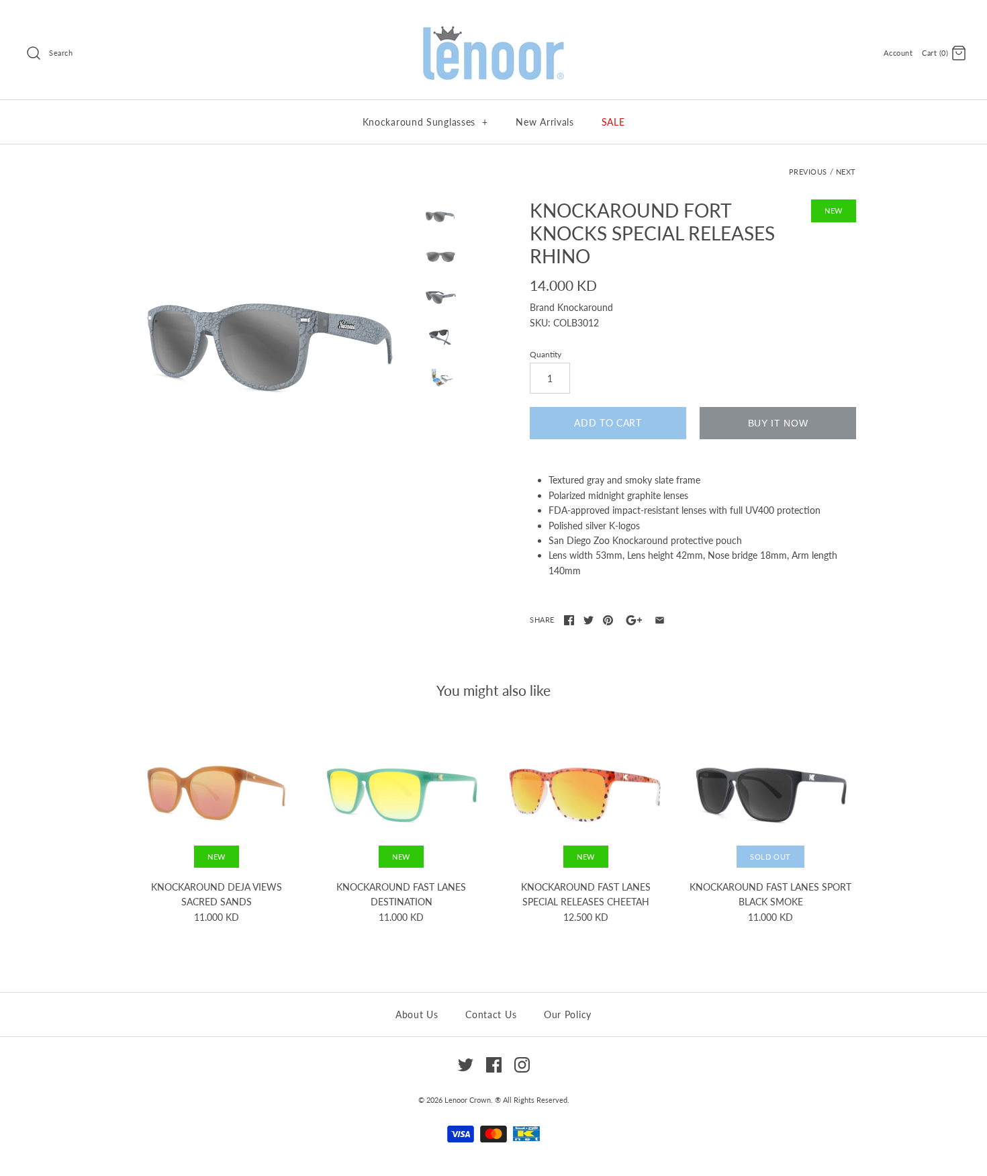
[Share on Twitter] (588, 620)
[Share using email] (660, 620)
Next (846, 171)
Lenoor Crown (467, 1099)
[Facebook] (494, 1065)
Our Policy (568, 1014)
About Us (416, 1014)
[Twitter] (465, 1065)
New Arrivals (544, 122)
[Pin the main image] (608, 620)
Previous (808, 171)
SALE (613, 122)
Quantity (545, 354)
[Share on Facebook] (569, 620)
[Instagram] (522, 1065)
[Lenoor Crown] (493, 27)
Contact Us (490, 1014)
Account (898, 52)
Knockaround (585, 307)
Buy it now (778, 423)
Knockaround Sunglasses (425, 122)
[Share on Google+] (634, 620)
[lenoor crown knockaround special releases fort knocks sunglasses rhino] (274, 342)
